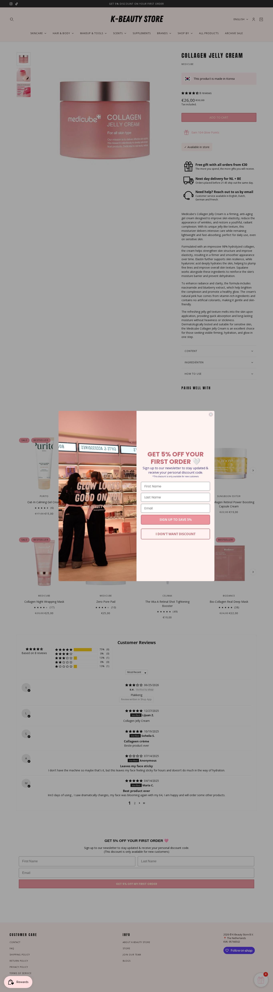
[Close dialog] (211, 414)
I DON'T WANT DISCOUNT (175, 534)
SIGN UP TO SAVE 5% (175, 519)
